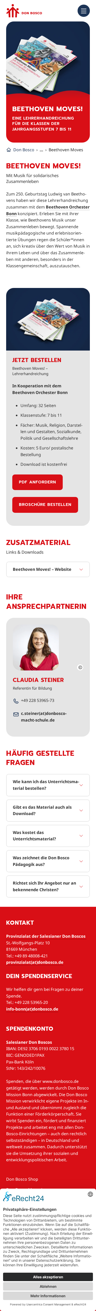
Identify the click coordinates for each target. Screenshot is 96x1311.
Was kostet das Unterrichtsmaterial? (34, 836)
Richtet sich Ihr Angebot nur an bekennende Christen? (44, 886)
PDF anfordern (37, 482)
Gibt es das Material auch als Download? (42, 810)
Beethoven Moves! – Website (42, 569)
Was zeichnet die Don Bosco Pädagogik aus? (41, 861)
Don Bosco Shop (22, 1179)
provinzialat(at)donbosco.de (34, 962)
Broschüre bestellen (45, 505)
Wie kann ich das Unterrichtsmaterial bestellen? (46, 785)
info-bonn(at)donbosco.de (32, 1009)
